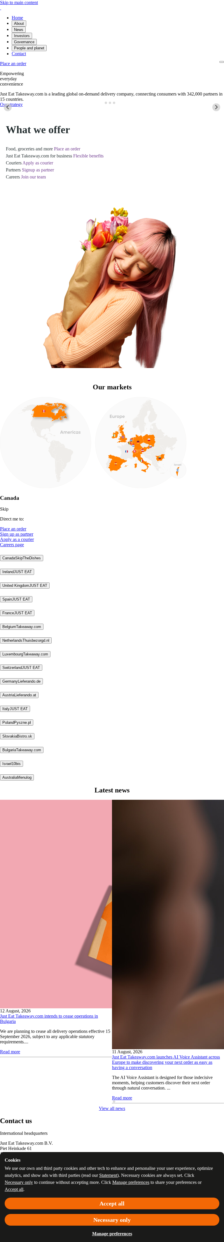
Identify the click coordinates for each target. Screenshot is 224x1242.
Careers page (12, 544)
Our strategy (11, 104)
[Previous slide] (8, 107)
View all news (112, 1108)
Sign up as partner (16, 534)
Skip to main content (19, 2)
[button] (21, 558)
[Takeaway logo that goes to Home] (0, 7)
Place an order (13, 528)
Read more (10, 1051)
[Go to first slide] (216, 107)
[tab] (106, 103)
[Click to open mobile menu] (221, 62)
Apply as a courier (17, 539)
